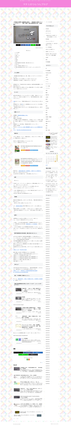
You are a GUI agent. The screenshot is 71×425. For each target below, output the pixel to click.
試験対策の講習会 (19, 205)
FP (22, 104)
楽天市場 (27, 150)
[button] (38, 45)
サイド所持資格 (49, 47)
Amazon (23, 150)
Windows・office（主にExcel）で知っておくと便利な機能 (51, 54)
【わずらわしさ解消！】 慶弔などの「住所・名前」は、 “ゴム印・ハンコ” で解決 (52, 176)
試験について (17, 55)
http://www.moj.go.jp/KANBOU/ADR (21, 272)
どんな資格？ (17, 52)
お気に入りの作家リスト (50, 49)
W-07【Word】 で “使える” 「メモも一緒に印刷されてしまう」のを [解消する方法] (51, 190)
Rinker (24, 148)
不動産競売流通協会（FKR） (22, 115)
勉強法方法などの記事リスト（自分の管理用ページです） (51, 36)
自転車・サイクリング (50, 51)
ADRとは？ (17, 64)
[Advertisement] (35, 13)
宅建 (14, 101)
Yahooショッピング (34, 150)
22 (57, 159)
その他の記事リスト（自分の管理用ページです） (51, 44)
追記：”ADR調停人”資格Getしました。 (21, 65)
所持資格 (47, 39)
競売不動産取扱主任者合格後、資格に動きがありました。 (25, 62)
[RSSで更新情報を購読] (29, 359)
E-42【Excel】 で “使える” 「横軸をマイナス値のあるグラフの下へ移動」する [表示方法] (52, 185)
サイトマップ (48, 33)
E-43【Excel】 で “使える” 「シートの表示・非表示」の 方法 (51, 181)
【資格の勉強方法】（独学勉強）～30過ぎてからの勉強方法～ (29, 170)
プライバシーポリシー (50, 41)
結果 (16, 58)
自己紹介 (47, 28)
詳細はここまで (16, 249)
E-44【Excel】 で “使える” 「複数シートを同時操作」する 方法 (52, 172)
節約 (46, 59)
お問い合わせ (48, 31)
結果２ (16, 61)
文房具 (47, 57)
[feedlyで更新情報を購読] (27, 359)
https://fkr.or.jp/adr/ (23, 249)
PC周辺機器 (48, 61)
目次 (27, 50)
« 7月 (46, 165)
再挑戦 (16, 59)
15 (57, 158)
